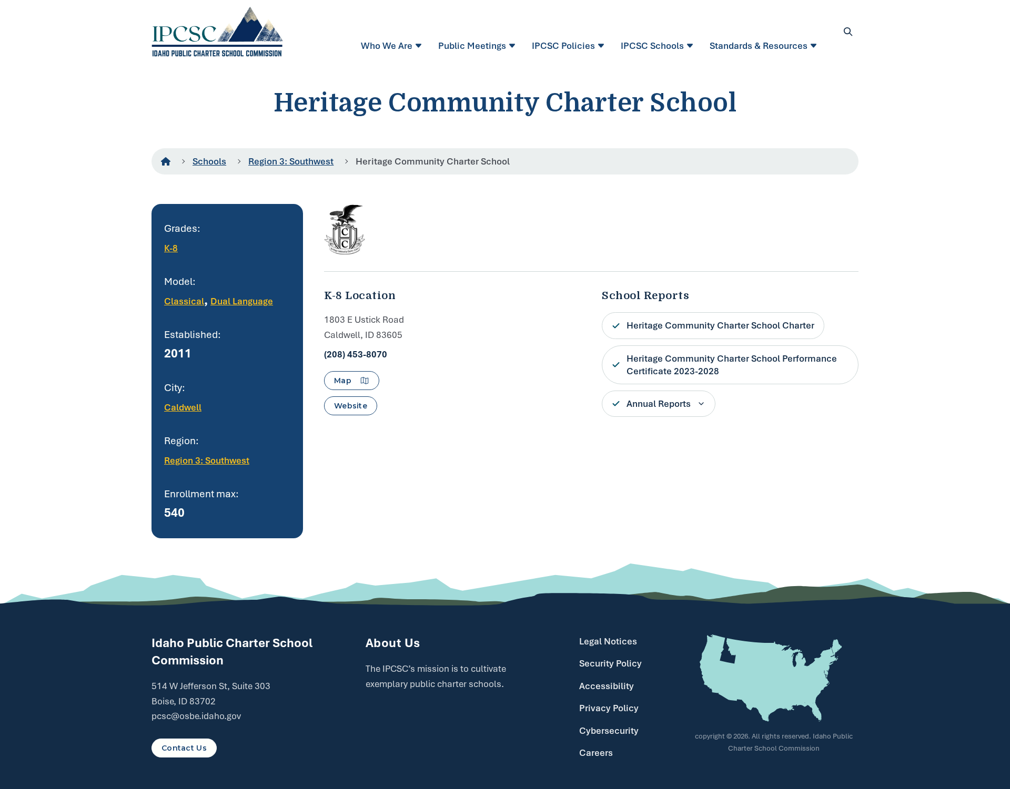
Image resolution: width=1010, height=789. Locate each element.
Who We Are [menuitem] (386, 46)
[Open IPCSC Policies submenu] (602, 46)
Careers (596, 753)
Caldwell (182, 407)
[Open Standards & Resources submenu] (815, 46)
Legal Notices (608, 641)
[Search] (847, 31)
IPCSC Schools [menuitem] (652, 46)
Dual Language (241, 301)
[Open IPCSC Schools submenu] (691, 46)
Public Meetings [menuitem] (472, 46)
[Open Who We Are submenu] (420, 46)
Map (342, 380)
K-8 (171, 248)
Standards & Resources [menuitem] (758, 46)
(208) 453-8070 (355, 354)
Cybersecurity (609, 730)
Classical (184, 301)
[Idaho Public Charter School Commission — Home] (218, 31)
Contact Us (184, 748)
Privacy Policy (609, 708)
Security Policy (610, 663)
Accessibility (606, 686)
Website (350, 406)
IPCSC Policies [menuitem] (563, 46)
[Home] (165, 161)
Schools (209, 161)
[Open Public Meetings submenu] (513, 46)
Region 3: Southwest (291, 161)
